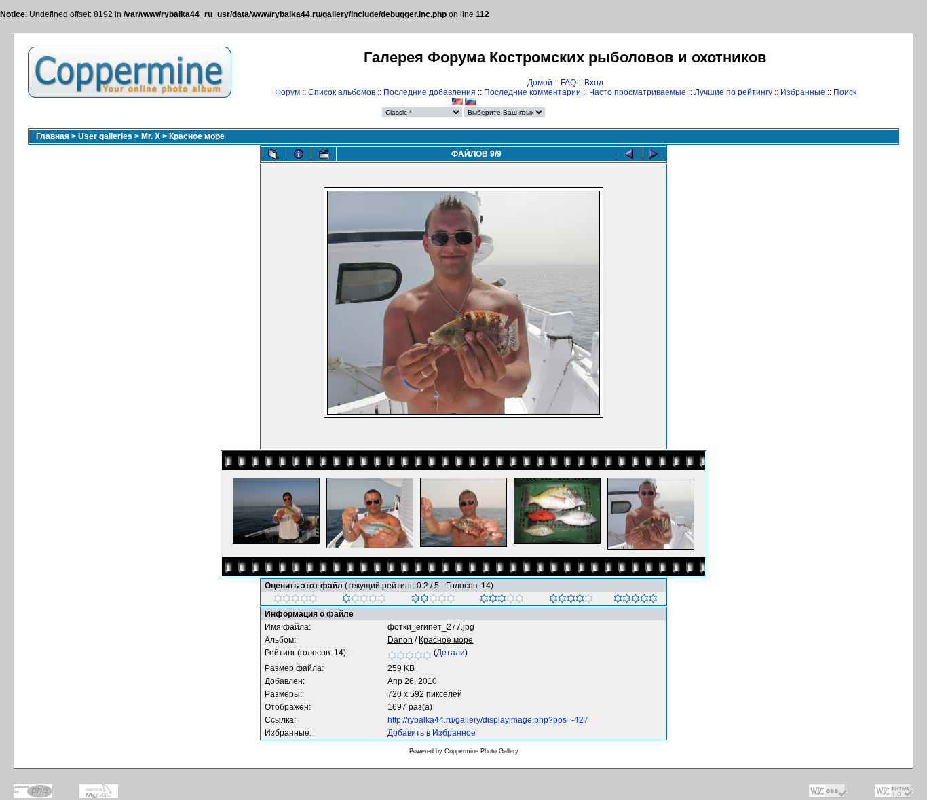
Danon (400, 640)
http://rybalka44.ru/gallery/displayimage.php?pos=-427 (487, 720)
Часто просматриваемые (637, 92)
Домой (539, 83)
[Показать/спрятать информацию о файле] (298, 154)
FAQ (568, 83)
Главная (52, 136)
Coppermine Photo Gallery (481, 751)
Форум (287, 92)
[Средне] (433, 600)
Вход (593, 83)
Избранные (802, 92)
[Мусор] (295, 600)
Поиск (844, 92)
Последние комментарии (532, 92)
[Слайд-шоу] (323, 154)
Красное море (197, 136)
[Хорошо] (502, 600)
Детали (450, 653)
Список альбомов (341, 92)
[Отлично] (571, 600)
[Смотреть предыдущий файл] (628, 154)
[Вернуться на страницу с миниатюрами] (273, 154)
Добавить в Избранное (431, 733)
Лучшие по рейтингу (733, 92)
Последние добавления (429, 92)
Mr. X (150, 136)
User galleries (105, 136)
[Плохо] (364, 600)
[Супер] (635, 600)
